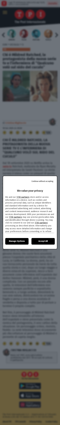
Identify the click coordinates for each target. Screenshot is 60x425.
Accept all (43, 241)
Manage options (17, 241)
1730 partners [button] (22, 197)
